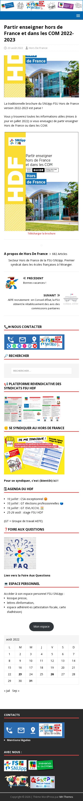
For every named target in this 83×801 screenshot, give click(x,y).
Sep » (15, 691)
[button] (77, 15)
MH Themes (66, 797)
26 (52, 674)
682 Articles (59, 254)
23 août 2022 (15, 48)
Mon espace (41, 626)
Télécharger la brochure (41, 233)
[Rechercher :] (41, 370)
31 (30, 681)
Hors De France (38, 48)
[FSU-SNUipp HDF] (41, 9)
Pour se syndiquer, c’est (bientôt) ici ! (31, 480)
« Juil (7, 691)
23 (20, 674)
